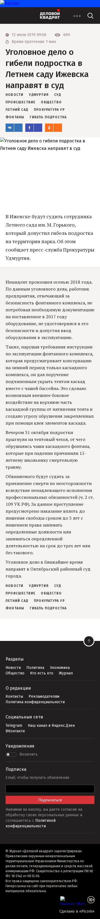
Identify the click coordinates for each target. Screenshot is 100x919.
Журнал (66, 673)
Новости (13, 667)
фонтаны (15, 117)
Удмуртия (39, 95)
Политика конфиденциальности (35, 702)
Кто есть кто (41, 673)
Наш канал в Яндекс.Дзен (51, 725)
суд (57, 95)
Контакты (14, 696)
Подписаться (50, 800)
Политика (35, 667)
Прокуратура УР (49, 110)
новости (14, 95)
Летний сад (17, 110)
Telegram (14, 725)
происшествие (20, 102)
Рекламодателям (44, 696)
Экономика (60, 667)
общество (51, 102)
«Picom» (86, 911)
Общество (15, 673)
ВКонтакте (15, 731)
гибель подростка (48, 117)
